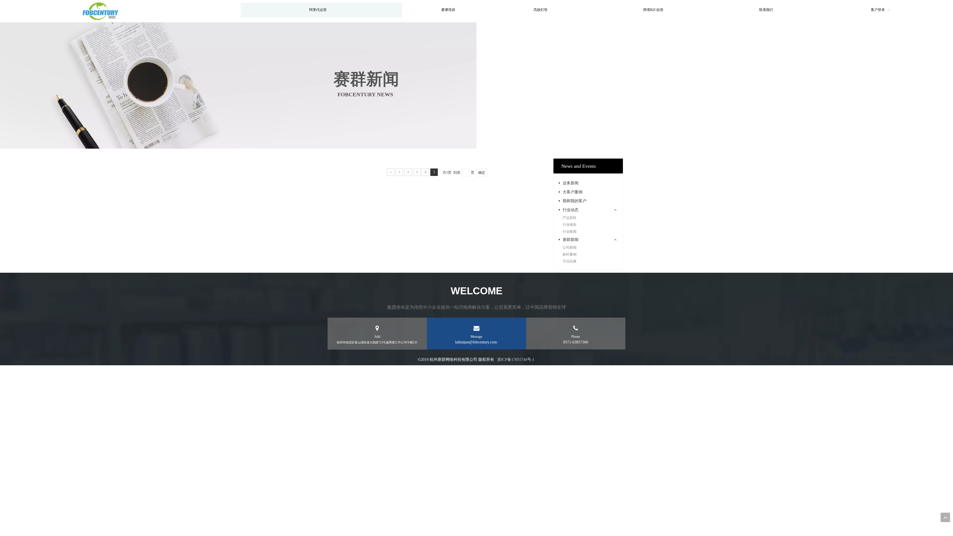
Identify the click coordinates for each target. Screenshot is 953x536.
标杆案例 (570, 254)
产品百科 (570, 218)
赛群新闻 (571, 239)
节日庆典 (570, 261)
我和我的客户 (574, 201)
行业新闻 (570, 232)
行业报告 (570, 225)
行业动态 (571, 210)
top (945, 517)
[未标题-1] (100, 11)
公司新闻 (570, 247)
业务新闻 (571, 183)
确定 (481, 172)
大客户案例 (572, 192)
